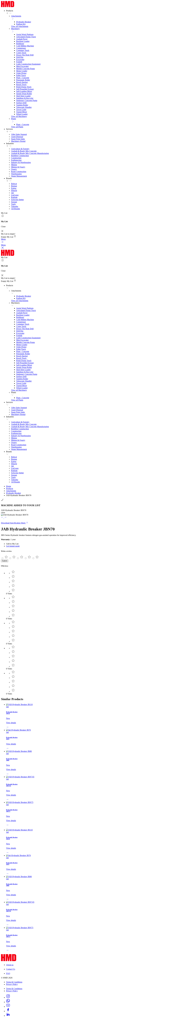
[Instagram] (8, 997)
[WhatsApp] (8, 1002)
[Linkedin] (8, 1016)
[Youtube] (8, 1006)
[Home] (7, 6)
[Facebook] (8, 1011)
